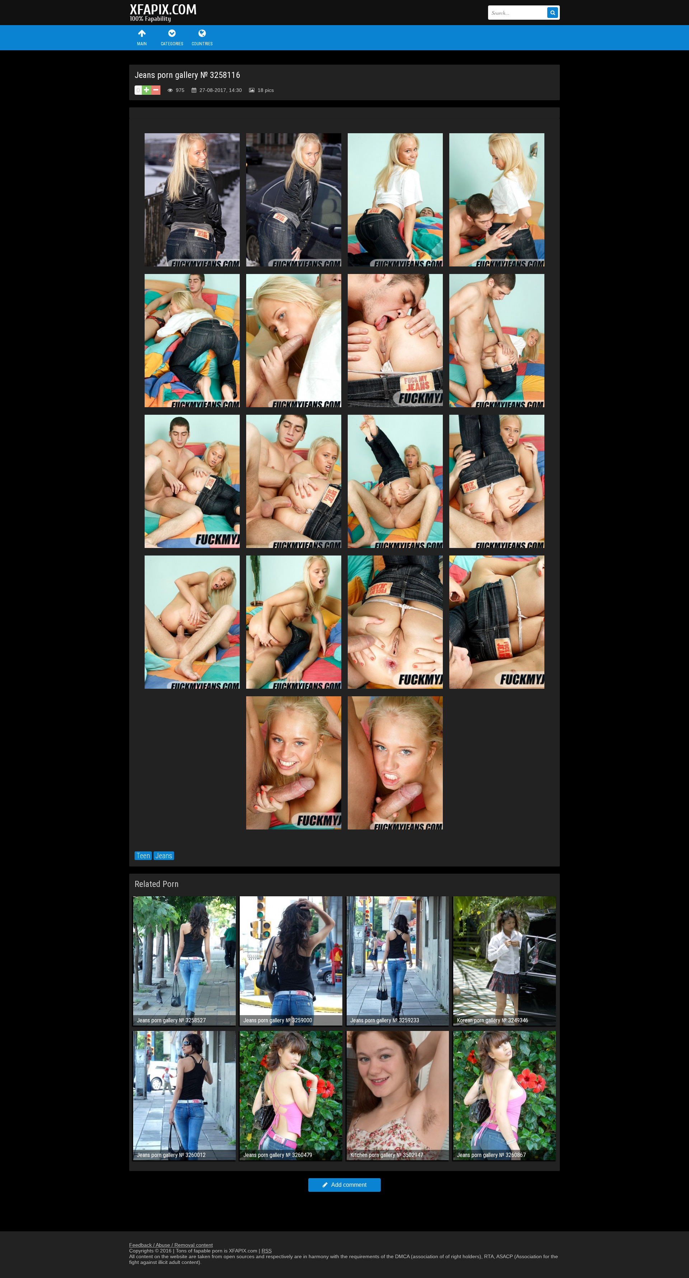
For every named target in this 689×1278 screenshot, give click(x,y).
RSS (267, 1251)
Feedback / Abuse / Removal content (171, 1245)
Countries (202, 43)
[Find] (552, 12)
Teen (143, 855)
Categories (172, 43)
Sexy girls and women (165, 12)
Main (142, 43)
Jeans (163, 855)
